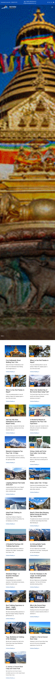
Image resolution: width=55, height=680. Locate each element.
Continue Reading (10, 371)
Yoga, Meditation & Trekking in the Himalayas (15, 638)
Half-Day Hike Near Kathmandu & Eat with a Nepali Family (13, 421)
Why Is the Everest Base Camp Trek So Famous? (38, 606)
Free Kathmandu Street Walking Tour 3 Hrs (13, 361)
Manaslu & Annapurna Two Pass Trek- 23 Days (14, 452)
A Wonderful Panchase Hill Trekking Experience (14, 545)
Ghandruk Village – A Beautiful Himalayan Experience (12, 576)
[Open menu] (52, 7)
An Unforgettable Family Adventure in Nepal (37, 545)
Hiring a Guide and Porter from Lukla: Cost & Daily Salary (38, 453)
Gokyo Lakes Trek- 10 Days (38, 483)
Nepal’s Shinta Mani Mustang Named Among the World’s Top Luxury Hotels (39, 514)
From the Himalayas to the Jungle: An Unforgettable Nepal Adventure (38, 576)
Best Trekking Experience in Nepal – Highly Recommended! (15, 607)
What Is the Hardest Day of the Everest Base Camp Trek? (39, 391)
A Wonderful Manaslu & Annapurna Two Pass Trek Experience (38, 421)
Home (2, 336)
